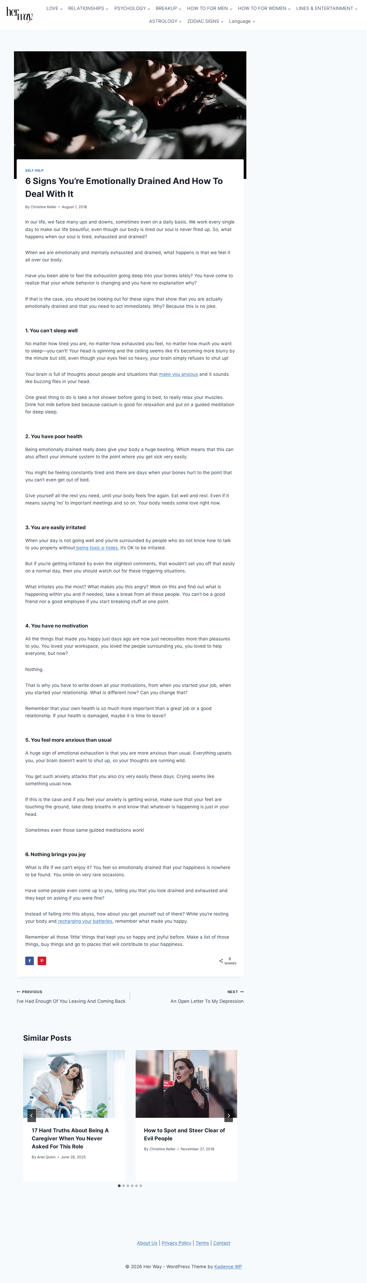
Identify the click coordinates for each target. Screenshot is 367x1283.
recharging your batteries (84, 921)
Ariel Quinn (46, 1157)
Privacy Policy (176, 1243)
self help (34, 170)
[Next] (228, 1115)
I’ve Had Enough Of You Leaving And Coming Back (71, 997)
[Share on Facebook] (29, 961)
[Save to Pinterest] (42, 961)
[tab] (119, 1185)
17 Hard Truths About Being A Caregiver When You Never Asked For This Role (70, 1138)
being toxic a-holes (96, 547)
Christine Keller (43, 207)
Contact (221, 1243)
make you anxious (178, 374)
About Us (147, 1243)
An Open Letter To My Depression (207, 997)
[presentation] (74, 1084)
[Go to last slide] (31, 1115)
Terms (202, 1243)
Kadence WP (228, 1266)
